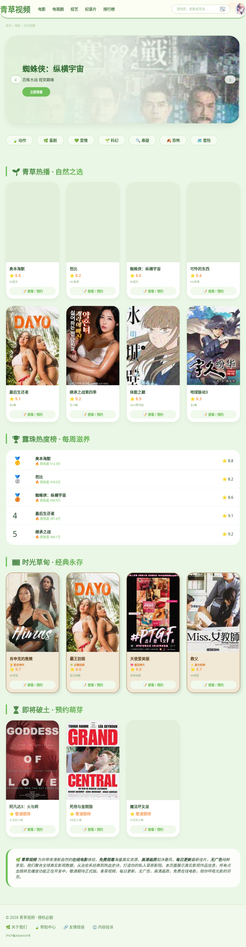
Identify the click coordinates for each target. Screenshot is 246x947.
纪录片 (91, 9)
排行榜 (109, 9)
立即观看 (36, 92)
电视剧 (58, 9)
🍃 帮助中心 (45, 927)
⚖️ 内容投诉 (102, 927)
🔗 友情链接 (74, 927)
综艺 (74, 9)
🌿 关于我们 (16, 927)
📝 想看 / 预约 (32, 291)
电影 (42, 9)
